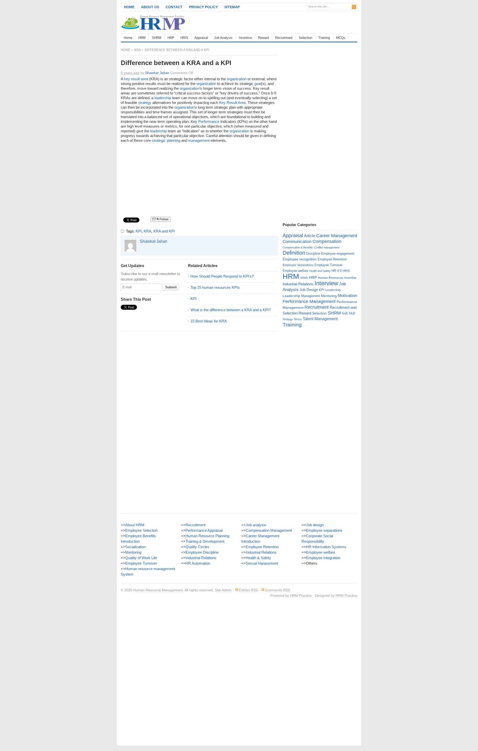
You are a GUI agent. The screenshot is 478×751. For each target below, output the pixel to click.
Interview (326, 283)
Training (324, 38)
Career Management (336, 235)
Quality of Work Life (141, 558)
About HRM (134, 525)
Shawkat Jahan (157, 73)
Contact (174, 7)
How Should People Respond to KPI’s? (222, 276)
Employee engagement (337, 253)
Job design (315, 525)
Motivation (347, 295)
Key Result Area (232, 102)
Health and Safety (320, 270)
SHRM (156, 38)
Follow (164, 219)
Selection (305, 38)
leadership (162, 98)
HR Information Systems (326, 547)
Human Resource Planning (207, 536)
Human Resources (330, 278)
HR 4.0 (337, 271)
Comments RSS (277, 590)
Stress (298, 319)
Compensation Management (269, 530)
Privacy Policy (203, 7)
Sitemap (232, 7)
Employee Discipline (202, 552)
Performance (208, 121)
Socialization (135, 547)
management (199, 140)
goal (257, 83)
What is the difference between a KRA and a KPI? (230, 310)
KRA (137, 50)
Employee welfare (295, 271)
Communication (297, 241)
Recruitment (284, 38)
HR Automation (197, 563)
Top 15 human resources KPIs (215, 287)
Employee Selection (141, 530)
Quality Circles (197, 547)
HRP (171, 38)
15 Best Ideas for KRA (208, 321)
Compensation (326, 241)
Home (129, 7)
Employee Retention (332, 259)
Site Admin (223, 590)
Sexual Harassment (262, 563)
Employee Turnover (328, 265)
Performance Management (309, 301)
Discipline (313, 253)
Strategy (288, 319)
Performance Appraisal (204, 530)
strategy (144, 102)
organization (236, 79)
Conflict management (326, 247)
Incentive (245, 38)
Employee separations (324, 530)
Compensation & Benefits (298, 247)
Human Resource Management (158, 590)
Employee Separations (298, 265)
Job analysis (256, 525)
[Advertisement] (299, 22)
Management (310, 296)
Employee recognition (300, 259)
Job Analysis (223, 38)
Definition (294, 253)
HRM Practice (301, 596)
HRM (142, 38)
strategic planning (166, 140)
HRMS (304, 277)
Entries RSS (248, 590)
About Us (150, 7)
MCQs (340, 38)
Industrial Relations (298, 284)
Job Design (308, 290)
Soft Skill (348, 313)
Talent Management (320, 319)
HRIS (184, 38)
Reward (263, 38)
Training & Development (204, 541)
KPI (139, 231)
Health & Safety (258, 558)
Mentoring (329, 296)
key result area (136, 79)
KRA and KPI (164, 231)
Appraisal (201, 38)
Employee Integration (323, 558)
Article (309, 236)
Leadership (333, 290)
